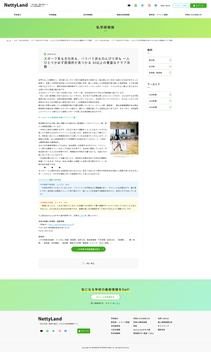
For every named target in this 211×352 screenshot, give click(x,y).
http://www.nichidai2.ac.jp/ (60, 224)
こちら (82, 215)
